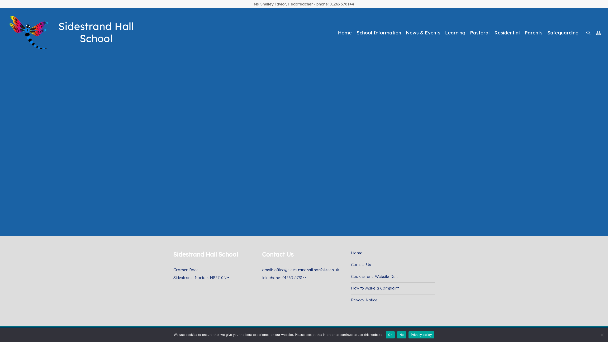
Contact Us (361, 264)
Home (356, 253)
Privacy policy (421, 335)
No (401, 335)
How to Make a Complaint (375, 288)
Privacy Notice (364, 300)
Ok (390, 335)
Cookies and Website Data (375, 276)
